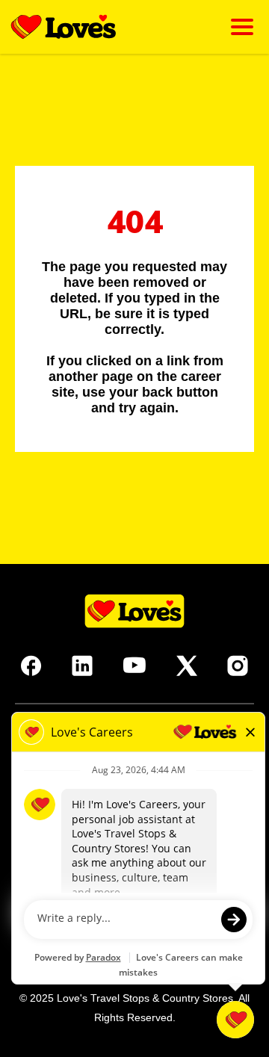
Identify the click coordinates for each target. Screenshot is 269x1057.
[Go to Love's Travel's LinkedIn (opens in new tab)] (82, 665)
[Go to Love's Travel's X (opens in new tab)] (186, 665)
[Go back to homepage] (63, 26)
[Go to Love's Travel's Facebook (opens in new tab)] (31, 665)
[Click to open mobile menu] (242, 26)
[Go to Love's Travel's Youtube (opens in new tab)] (134, 665)
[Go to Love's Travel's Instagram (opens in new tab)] (237, 665)
